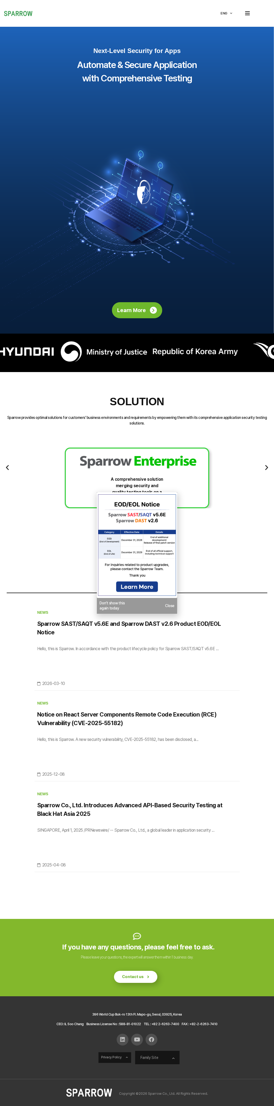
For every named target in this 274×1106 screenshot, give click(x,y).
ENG (223, 13)
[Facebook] (151, 1040)
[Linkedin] (122, 1040)
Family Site (149, 1057)
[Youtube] (137, 1040)
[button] (247, 13)
